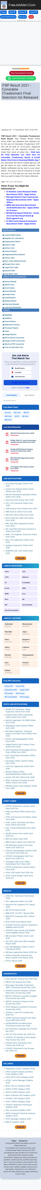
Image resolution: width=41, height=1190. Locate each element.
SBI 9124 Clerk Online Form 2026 (19, 515)
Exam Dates (9, 288)
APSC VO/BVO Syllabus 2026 (18, 1102)
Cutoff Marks (10, 298)
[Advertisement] (20, 43)
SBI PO (17, 416)
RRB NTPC (8, 420)
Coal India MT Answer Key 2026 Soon (22, 979)
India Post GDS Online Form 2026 (20, 500)
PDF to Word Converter (14, 338)
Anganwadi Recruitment (14, 254)
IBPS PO (26, 412)
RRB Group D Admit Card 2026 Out (20, 842)
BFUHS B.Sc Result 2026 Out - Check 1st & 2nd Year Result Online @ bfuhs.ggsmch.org (22, 215)
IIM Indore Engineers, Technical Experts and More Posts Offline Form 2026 (21, 733)
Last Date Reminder (12, 307)
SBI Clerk (25, 416)
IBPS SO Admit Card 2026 (17, 839)
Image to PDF (24, 690)
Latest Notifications (8, 17)
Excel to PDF (20, 686)
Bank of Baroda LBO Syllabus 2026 (20, 1095)
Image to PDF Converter (14, 341)
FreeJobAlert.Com (22, 5)
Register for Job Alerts (14, 238)
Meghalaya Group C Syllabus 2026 (20, 1069)
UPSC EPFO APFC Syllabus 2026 (20, 1077)
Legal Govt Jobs (11, 267)
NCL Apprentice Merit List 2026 (19, 901)
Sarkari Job (9, 248)
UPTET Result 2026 (14, 961)
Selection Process (12, 325)
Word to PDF (9, 686)
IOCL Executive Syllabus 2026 (18, 1110)
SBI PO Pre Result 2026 (15, 910)
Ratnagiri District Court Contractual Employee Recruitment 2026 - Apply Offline (22, 199)
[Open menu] (12, 12)
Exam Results (10, 291)
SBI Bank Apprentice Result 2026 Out (21, 952)
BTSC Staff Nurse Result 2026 (18, 922)
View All (20, 558)
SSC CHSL (17, 412)
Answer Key (9, 294)
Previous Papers (11, 328)
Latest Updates (11, 395)
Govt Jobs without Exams (15, 261)
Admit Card (9, 285)
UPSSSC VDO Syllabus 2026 (18, 1098)
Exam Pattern (10, 321)
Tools (6, 331)
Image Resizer (10, 334)
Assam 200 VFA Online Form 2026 (20, 777)
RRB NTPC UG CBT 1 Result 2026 (20, 913)
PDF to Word (9, 693)
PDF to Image (24, 697)
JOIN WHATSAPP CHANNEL (23, 78)
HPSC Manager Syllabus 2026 (18, 1119)
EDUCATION (9, 271)
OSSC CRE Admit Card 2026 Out (19, 873)
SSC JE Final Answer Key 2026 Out (20, 1034)
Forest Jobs (9, 258)
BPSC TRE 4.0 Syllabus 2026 (18, 1086)
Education (22, 17)
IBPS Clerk (8, 416)
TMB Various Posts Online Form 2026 (21, 509)
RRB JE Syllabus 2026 (15, 1122)
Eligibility (8, 315)
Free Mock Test (11, 274)
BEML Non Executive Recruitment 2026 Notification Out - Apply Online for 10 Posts (22, 207)
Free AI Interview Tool (13, 347)
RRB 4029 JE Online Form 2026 (19, 512)
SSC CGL (8, 412)
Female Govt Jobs (12, 264)
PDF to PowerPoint (11, 697)
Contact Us (23, 1141)
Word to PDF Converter (14, 344)
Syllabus (8, 318)
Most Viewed (29, 395)
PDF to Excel (20, 693)
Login (31, 17)
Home (3, 12)
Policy (14, 1141)
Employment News (12, 241)
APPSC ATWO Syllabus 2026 (18, 1089)
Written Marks (10, 301)
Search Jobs (9, 245)
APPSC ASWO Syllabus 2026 (18, 1092)
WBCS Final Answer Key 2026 (18, 982)
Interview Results (11, 304)
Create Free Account (20, 383)
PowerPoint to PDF (11, 690)
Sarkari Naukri (10, 251)
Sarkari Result (10, 281)
